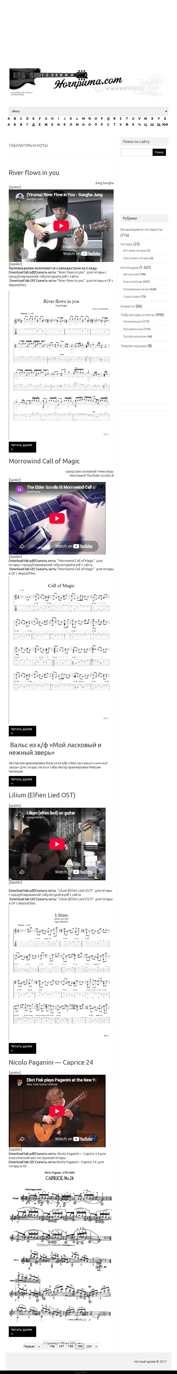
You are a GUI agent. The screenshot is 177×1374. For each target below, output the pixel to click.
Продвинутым (133, 329)
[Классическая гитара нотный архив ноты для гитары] (88, 95)
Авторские (130, 274)
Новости (128, 306)
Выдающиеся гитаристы (142, 229)
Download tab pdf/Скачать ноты (32, 272)
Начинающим (132, 321)
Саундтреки (131, 296)
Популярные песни (136, 289)
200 (89, 1346)
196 (52, 1346)
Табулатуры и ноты (138, 315)
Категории (130, 267)
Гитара (127, 244)
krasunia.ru (95, 1372)
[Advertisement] (88, 32)
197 (61, 1346)
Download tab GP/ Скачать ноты (32, 280)
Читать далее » (21, 447)
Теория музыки (134, 346)
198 (70, 1346)
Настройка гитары (136, 258)
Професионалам (134, 336)
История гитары (134, 250)
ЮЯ (165, 124)
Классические (132, 281)
